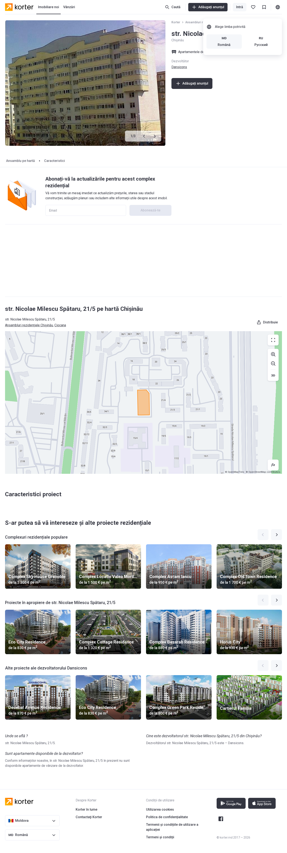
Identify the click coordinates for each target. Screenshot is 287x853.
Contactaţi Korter (89, 817)
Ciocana (60, 325)
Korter (175, 22)
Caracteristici (54, 161)
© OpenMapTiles (234, 472)
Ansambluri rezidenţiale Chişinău (29, 325)
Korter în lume (86, 809)
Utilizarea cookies (160, 809)
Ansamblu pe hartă (20, 161)
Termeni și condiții (160, 837)
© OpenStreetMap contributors (263, 472)
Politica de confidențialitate (167, 817)
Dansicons (179, 67)
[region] (143, 402)
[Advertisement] (143, 260)
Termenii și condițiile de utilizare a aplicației (172, 827)
